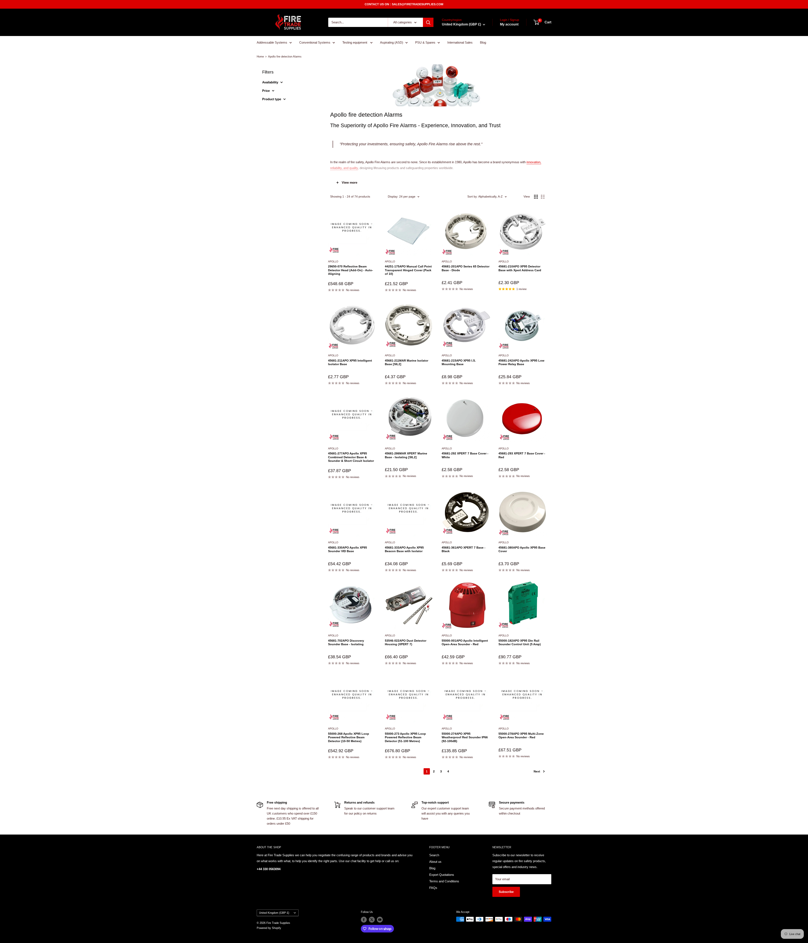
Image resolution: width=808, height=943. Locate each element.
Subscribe (506, 892)
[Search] (428, 22)
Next (537, 771)
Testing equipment (355, 42)
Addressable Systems (272, 42)
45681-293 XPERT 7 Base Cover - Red (521, 455)
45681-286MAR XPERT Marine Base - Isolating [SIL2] (406, 455)
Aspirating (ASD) (391, 42)
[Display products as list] (543, 197)
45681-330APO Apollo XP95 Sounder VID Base (347, 549)
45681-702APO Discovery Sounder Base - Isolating (346, 642)
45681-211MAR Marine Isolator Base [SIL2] (406, 362)
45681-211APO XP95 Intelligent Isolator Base (350, 362)
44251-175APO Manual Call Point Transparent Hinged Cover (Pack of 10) (408, 270)
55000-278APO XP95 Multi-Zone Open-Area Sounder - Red (521, 735)
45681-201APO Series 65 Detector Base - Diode (465, 268)
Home (260, 56)
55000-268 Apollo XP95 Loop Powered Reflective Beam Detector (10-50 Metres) (348, 737)
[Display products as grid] (536, 197)
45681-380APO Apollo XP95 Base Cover (521, 549)
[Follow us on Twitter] (372, 920)
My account (509, 24)
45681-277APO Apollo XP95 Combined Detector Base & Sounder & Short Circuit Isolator (351, 457)
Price (266, 90)
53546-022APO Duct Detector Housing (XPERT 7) (405, 642)
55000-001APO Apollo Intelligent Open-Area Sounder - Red (465, 642)
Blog (483, 42)
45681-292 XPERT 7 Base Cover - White (465, 455)
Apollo (333, 261)
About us (435, 861)
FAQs (433, 888)
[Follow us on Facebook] (364, 920)
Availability (270, 82)
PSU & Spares (425, 42)
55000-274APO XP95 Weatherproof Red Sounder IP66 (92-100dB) (465, 737)
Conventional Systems (314, 42)
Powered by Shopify (269, 928)
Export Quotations (441, 874)
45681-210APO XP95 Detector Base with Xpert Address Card (519, 268)
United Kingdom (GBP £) (274, 912)
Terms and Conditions (444, 881)
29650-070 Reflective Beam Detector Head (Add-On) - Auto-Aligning (350, 270)
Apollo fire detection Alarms (285, 56)
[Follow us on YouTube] (380, 920)
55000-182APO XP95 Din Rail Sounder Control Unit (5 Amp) (519, 642)
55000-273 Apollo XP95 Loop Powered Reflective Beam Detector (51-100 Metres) (405, 737)
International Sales (460, 42)
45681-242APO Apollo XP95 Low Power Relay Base (521, 362)
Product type (271, 99)
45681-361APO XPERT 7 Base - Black (463, 549)
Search (434, 855)
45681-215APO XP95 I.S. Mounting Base (459, 362)
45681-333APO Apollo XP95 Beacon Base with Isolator (404, 549)
